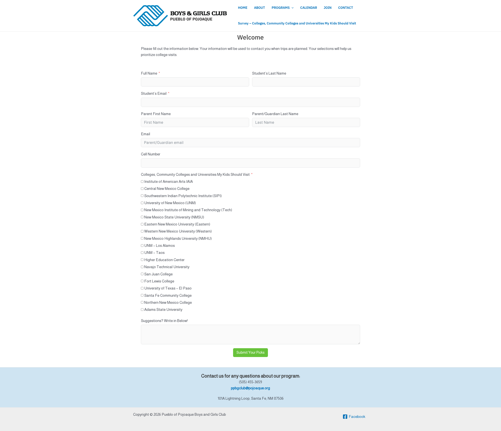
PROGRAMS (281, 7)
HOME (242, 7)
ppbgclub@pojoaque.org (250, 388)
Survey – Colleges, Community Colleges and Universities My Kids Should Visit (297, 23)
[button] (292, 8)
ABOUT (259, 7)
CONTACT (345, 7)
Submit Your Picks (250, 352)
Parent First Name (156, 114)
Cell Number (150, 154)
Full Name (149, 73)
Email (145, 134)
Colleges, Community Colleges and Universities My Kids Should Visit (195, 174)
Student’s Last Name (269, 73)
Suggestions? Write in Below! (164, 321)
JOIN (328, 7)
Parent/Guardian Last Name (275, 114)
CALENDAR (308, 7)
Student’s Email (154, 93)
